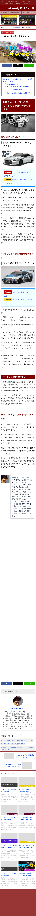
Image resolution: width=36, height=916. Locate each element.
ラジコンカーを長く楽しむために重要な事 (18, 93)
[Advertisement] (18, 599)
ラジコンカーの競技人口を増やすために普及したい (18, 740)
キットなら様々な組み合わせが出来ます (17, 86)
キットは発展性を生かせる (16, 89)
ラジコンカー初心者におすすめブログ (14, 743)
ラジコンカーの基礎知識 (8, 32)
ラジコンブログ (4, 12)
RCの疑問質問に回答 (15, 12)
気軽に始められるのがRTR (14, 84)
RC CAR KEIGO (18, 709)
